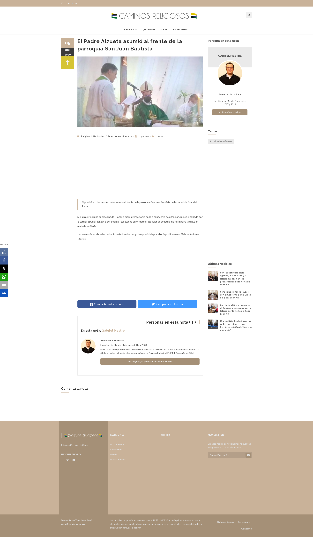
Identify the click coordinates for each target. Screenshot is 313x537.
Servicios (243, 522)
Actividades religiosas (221, 141)
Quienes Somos (225, 522)
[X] (4, 268)
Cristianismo (180, 29)
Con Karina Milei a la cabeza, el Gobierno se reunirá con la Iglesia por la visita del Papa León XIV (236, 309)
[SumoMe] (4, 293)
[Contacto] (76, 3)
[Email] (4, 285)
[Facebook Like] (4, 252)
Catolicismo (130, 29)
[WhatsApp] (4, 277)
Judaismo (149, 29)
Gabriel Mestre (113, 330)
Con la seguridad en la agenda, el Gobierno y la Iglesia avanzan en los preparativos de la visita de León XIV (235, 278)
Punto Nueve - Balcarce (120, 136)
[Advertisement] (140, 171)
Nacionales (98, 136)
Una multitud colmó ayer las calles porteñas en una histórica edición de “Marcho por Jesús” (236, 325)
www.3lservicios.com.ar (73, 524)
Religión (85, 136)
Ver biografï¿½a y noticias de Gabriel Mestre (150, 361)
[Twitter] (70, 3)
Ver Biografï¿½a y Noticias (230, 112)
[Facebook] (63, 3)
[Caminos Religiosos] (156, 16)
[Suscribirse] (248, 455)
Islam (163, 29)
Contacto (246, 528)
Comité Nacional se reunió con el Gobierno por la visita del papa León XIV (235, 294)
